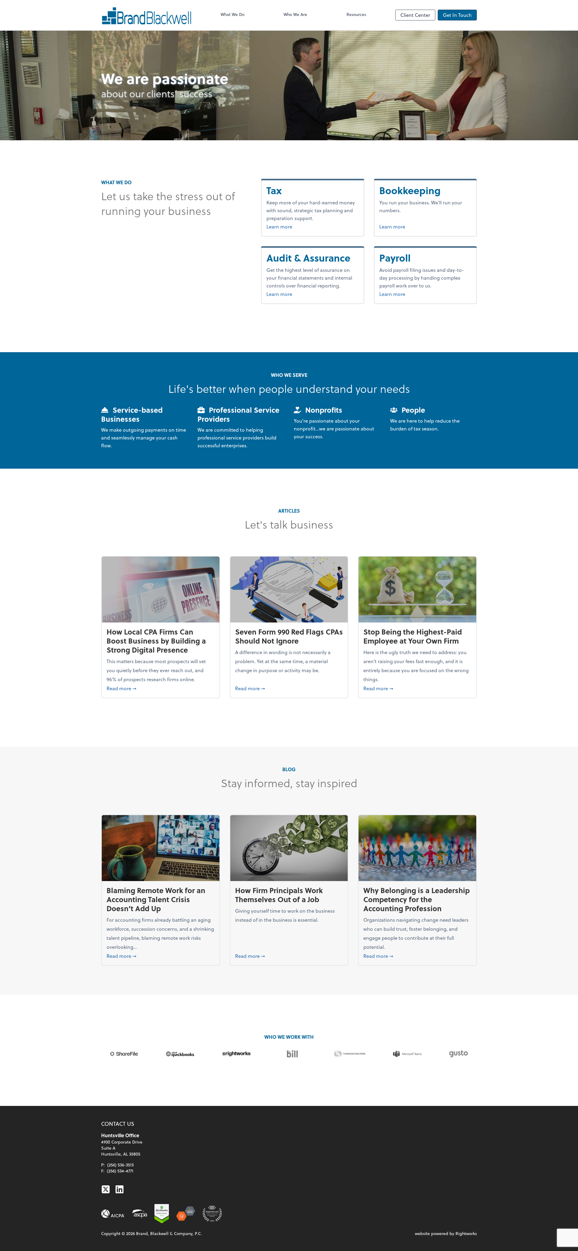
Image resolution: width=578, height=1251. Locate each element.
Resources (356, 14)
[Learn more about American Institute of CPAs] (113, 1213)
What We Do (232, 14)
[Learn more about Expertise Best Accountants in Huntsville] (212, 1213)
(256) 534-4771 (120, 1171)
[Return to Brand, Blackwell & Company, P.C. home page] (146, 15)
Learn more (290, 226)
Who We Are (295, 14)
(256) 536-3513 (120, 1165)
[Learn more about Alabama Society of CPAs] (139, 1213)
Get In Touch (457, 14)
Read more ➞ (161, 688)
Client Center (415, 14)
